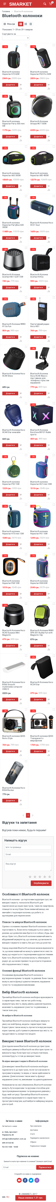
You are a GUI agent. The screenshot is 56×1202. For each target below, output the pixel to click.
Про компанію (35, 1126)
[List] (30, 24)
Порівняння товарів (38, 1146)
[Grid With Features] (25, 24)
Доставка (34, 1130)
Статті (32, 1134)
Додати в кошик (10, 85)
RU (8, 1197)
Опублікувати (41, 883)
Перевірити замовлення (39, 1138)
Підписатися (45, 1167)
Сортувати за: (9, 34)
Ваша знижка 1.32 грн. (30, 1197)
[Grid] (20, 24)
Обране (33, 1142)
